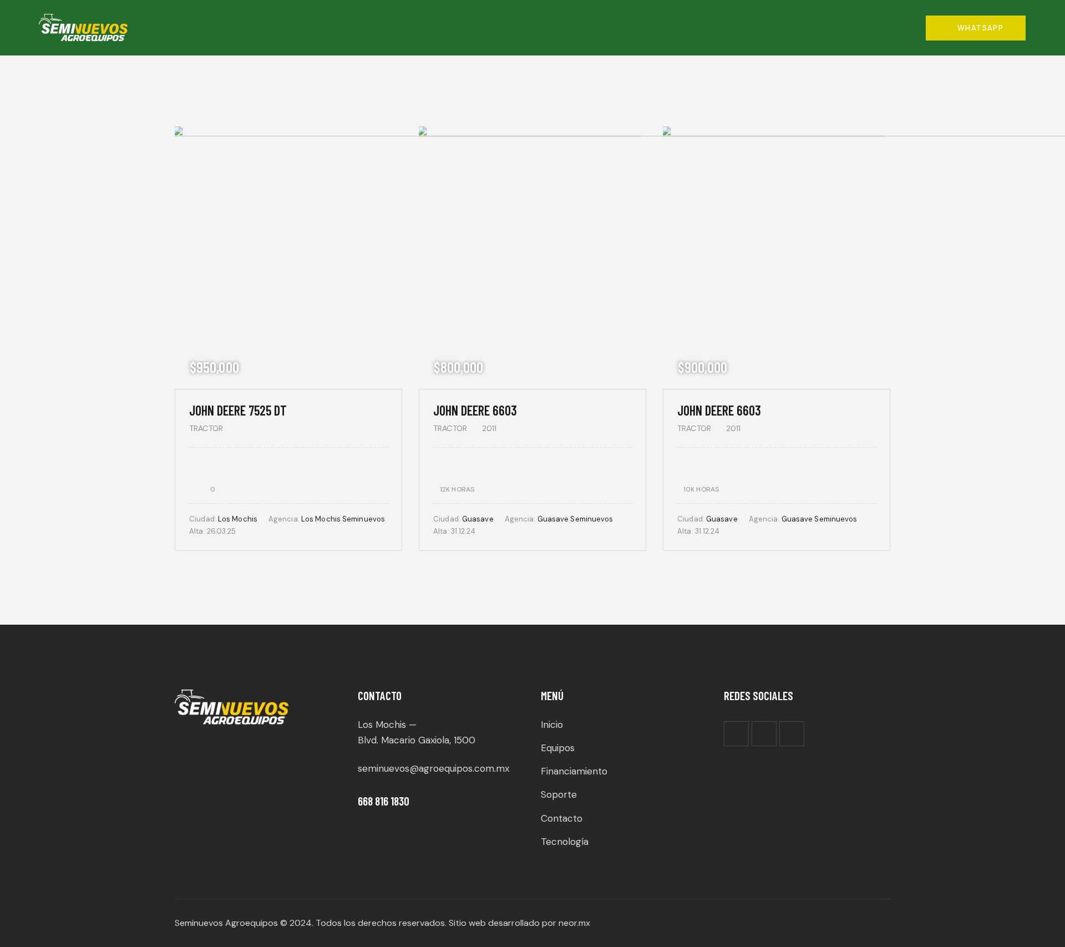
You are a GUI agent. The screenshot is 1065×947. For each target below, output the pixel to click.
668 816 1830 (383, 801)
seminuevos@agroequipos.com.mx (433, 768)
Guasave (478, 519)
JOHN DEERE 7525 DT (238, 410)
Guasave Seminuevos (575, 519)
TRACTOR (206, 428)
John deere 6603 (475, 410)
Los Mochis (237, 519)
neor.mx (574, 923)
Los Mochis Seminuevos (343, 519)
